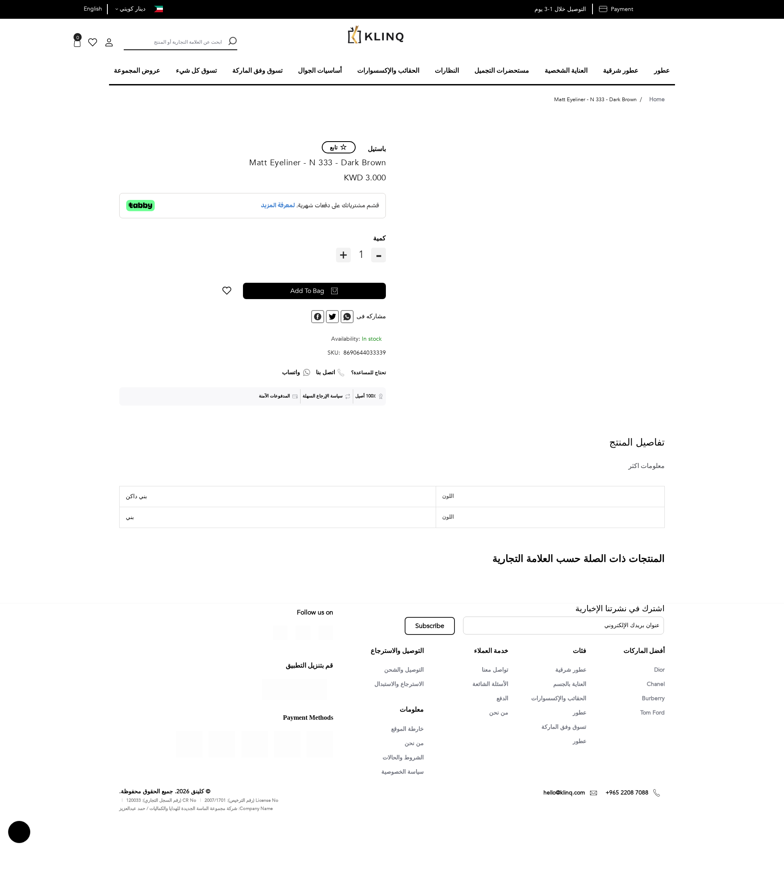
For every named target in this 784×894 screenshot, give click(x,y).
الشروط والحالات (400, 758)
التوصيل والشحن (401, 668)
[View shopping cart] (77, 43)
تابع (334, 146)
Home (657, 98)
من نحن (498, 712)
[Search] (231, 41)
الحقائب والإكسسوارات (555, 698)
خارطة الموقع (405, 728)
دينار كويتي (131, 9)
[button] (257, 290)
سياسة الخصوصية (400, 772)
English (93, 9)
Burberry (652, 698)
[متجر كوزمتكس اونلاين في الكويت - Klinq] (373, 35)
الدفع (501, 698)
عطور (578, 712)
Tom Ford (651, 712)
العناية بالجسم (567, 683)
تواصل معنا (493, 668)
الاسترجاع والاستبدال (396, 683)
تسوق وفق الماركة (561, 727)
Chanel (654, 683)
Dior (659, 668)
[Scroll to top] (19, 833)
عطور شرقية (568, 668)
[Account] (109, 43)
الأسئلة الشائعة (488, 683)
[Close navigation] (8, 8)
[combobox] (173, 41)
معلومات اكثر (644, 465)
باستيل (377, 147)
